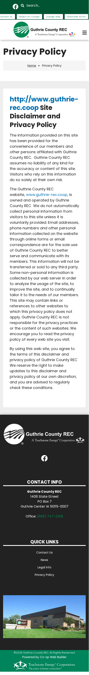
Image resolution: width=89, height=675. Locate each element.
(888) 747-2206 (50, 516)
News (44, 560)
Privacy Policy (44, 575)
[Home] (44, 30)
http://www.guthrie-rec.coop (44, 103)
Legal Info (44, 567)
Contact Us (44, 552)
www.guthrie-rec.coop (46, 194)
